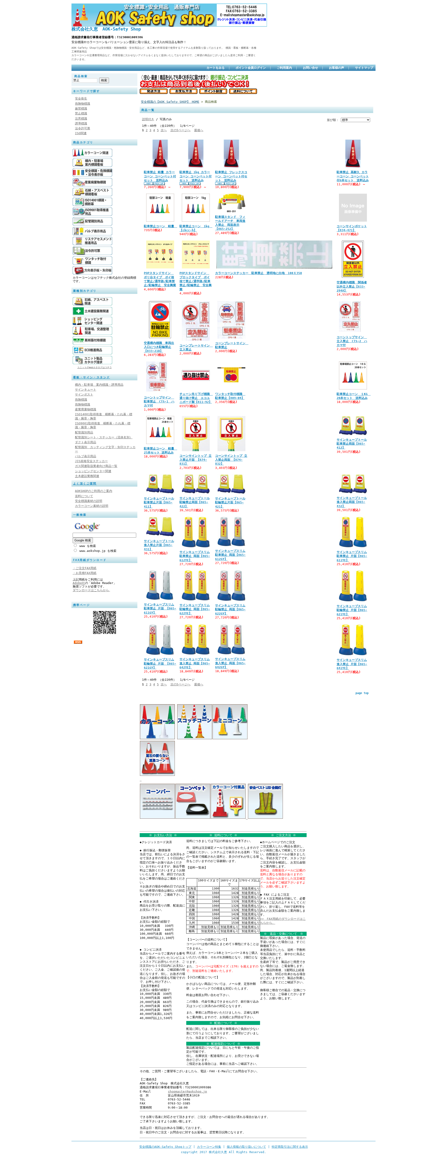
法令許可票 (82, 128)
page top (362, 693)
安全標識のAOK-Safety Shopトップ (165, 1146)
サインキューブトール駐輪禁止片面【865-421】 (230, 502)
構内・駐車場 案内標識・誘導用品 (99, 384)
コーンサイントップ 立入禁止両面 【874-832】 (231, 460)
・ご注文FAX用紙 (84, 568)
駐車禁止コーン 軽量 (160, 226)
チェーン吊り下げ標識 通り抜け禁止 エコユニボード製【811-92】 (196, 398)
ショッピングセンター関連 (93, 471)
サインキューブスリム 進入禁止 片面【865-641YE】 (352, 664)
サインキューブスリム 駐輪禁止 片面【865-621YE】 (352, 610)
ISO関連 (81, 133)
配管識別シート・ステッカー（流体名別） (103, 437)
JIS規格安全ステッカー (91, 461)
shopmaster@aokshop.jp (187, 1091)
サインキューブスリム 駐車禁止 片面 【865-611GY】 (160, 608)
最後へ (198, 130)
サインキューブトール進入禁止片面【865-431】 (159, 545)
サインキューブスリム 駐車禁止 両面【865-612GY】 (230, 555)
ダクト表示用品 (85, 442)
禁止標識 (81, 113)
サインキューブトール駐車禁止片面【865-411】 (159, 502)
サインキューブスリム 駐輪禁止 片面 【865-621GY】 (160, 663)
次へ (164, 130)
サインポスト (84, 394)
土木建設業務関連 (87, 476)
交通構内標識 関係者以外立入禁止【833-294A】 (352, 286)
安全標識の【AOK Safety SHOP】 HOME (170, 101)
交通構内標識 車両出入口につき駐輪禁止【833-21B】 (159, 347)
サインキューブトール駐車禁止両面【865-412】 (352, 444)
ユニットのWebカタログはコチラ (94, 367)
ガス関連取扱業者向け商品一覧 (96, 466)
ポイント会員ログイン (251, 67)
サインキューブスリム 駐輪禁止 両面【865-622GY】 (230, 609)
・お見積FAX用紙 (84, 573)
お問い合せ (310, 67)
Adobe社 (79, 583)
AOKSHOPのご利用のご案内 (93, 491)
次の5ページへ (180, 130)
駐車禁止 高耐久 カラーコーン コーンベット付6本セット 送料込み (353, 176)
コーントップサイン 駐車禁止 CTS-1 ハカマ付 (159, 401)
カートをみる (216, 67)
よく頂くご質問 (85, 483)
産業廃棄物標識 (85, 409)
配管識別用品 (84, 432)
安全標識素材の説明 (88, 501)
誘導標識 (81, 123)
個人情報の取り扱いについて (246, 1146)
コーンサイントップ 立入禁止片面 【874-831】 (195, 460)
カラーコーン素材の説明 (91, 506)
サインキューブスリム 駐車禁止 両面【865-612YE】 (194, 556)
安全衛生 (81, 98)
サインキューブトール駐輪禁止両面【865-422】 (194, 502)
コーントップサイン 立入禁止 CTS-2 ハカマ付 (352, 341)
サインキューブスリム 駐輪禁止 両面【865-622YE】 (194, 609)
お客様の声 (336, 67)
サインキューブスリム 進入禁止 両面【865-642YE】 (194, 663)
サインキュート (85, 389)
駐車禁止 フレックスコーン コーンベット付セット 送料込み (231, 176)
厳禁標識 (81, 108)
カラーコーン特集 (209, 1146)
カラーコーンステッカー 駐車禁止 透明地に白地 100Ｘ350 (258, 273)
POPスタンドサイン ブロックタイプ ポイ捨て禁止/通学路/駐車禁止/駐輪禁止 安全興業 (195, 281)
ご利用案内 (284, 67)
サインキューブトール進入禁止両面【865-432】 (352, 502)
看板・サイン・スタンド (91, 377)
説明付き (148, 119)
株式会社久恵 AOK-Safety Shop (106, 29)
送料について (84, 496)
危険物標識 (82, 103)
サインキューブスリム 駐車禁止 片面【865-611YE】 (352, 556)
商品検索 (81, 76)
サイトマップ (364, 67)
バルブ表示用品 (85, 456)
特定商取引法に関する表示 (290, 1146)
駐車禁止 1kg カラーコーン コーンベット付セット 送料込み (195, 176)
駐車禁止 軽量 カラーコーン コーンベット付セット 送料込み (160, 176)
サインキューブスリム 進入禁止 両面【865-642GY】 (230, 663)
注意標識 (81, 118)
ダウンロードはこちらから (91, 590)
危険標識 (81, 399)
